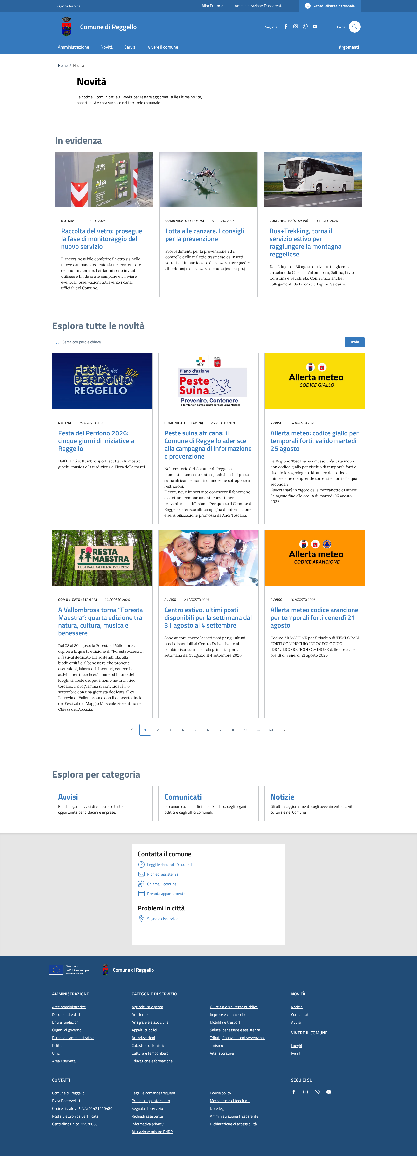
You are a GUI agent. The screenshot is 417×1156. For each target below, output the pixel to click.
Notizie (282, 796)
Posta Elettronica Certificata (75, 1116)
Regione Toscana (68, 5)
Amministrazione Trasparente (259, 5)
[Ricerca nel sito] (355, 27)
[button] (330, 6)
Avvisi (68, 796)
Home (63, 65)
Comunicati (183, 796)
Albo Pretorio (212, 5)
